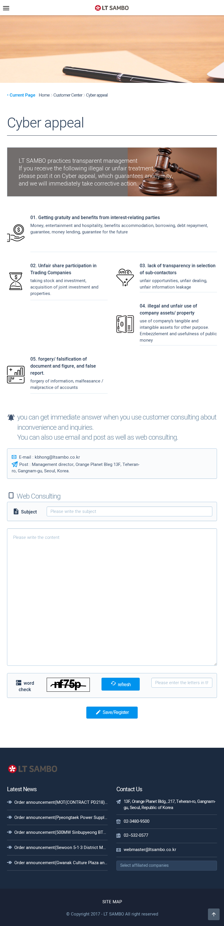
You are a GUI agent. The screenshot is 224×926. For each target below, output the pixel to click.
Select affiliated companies (144, 865)
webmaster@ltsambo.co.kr (150, 849)
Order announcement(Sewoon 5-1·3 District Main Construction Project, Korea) (89, 847)
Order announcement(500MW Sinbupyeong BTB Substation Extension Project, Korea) (96, 832)
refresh (121, 684)
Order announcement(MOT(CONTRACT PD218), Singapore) (71, 802)
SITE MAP (112, 902)
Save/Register (112, 712)
